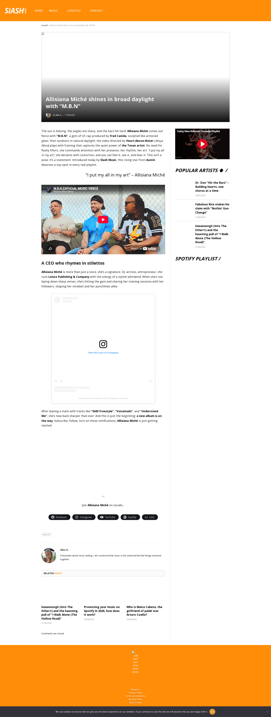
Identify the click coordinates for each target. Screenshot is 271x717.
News (39, 10)
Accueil (44, 25)
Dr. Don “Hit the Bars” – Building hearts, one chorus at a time (212, 186)
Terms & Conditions (135, 695)
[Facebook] (123, 681)
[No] (267, 711)
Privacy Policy (135, 692)
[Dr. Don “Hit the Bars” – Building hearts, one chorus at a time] (183, 186)
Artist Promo (135, 702)
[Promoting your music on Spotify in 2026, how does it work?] (103, 591)
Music (53, 10)
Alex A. (59, 115)
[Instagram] (131, 681)
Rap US (46, 534)
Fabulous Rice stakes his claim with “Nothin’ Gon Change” (212, 208)
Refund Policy (135, 699)
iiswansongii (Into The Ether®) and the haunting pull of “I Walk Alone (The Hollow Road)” (59, 612)
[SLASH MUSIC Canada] (15, 10)
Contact (96, 10)
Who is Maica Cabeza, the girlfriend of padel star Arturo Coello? (144, 610)
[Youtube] (140, 681)
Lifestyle (74, 10)
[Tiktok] (148, 681)
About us (135, 689)
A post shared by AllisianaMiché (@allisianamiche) (103, 398)
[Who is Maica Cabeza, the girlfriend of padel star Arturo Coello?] (146, 591)
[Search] (264, 10)
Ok (212, 711)
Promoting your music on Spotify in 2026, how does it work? (102, 610)
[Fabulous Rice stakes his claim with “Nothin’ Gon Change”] (183, 208)
